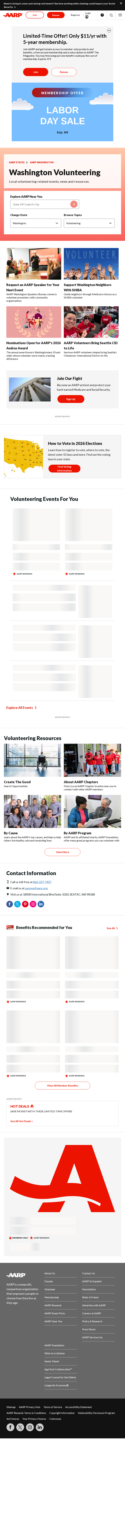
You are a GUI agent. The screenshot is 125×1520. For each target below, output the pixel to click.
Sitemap (11, 1406)
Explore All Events (19, 708)
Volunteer (49, 1289)
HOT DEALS (19, 1106)
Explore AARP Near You (26, 196)
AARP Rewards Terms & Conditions (26, 1412)
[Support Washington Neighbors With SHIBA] (91, 264)
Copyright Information (62, 1412)
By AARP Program (77, 833)
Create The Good (17, 782)
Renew (64, 71)
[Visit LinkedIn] (40, 1427)
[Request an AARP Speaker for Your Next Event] (33, 264)
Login (88, 13)
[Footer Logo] (23, 1275)
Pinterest (25, 904)
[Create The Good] (32, 760)
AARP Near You (53, 1321)
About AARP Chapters (81, 782)
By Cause (11, 833)
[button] (111, 15)
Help (102, 15)
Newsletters (89, 1289)
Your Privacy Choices (34, 1418)
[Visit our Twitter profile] (20, 1427)
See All (111, 928)
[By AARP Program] (92, 811)
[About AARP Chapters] (92, 760)
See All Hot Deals (20, 1121)
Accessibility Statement (78, 1406)
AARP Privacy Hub (29, 1406)
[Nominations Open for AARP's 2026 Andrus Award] (33, 322)
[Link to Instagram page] (30, 1427)
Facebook (9, 904)
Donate (48, 1281)
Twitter (17, 904)
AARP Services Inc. (92, 1337)
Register (75, 15)
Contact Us (88, 1273)
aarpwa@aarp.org (36, 888)
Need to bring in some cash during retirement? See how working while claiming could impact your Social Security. (59, 5)
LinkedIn (41, 904)
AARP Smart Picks (54, 1313)
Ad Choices (13, 1418)
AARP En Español (92, 1281)
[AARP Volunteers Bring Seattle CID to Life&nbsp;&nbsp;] (91, 322)
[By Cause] (32, 811)
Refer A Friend (90, 1297)
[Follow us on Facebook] (10, 1427)
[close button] (109, 30)
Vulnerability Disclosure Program (96, 1412)
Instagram (33, 904)
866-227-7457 (42, 882)
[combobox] (44, 204)
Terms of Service (52, 1406)
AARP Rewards (53, 1305)
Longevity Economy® (56, 1385)
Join (35, 71)
